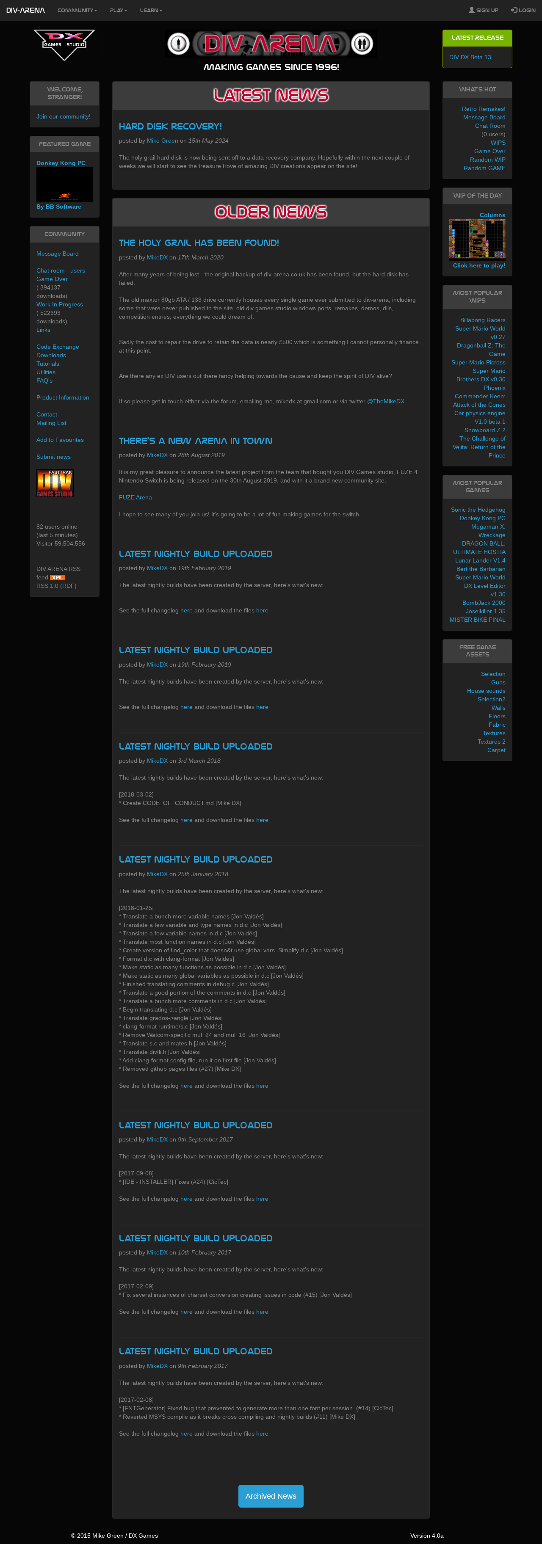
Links (43, 329)
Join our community (62, 116)
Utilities (45, 372)
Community (75, 11)
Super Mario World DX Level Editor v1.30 (480, 586)
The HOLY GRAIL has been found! (199, 243)
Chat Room (490, 125)
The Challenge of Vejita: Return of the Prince (479, 447)
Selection (493, 673)
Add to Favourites (60, 439)
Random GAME (485, 168)
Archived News (271, 1496)
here (186, 610)
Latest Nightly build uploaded (196, 554)
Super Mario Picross (478, 362)
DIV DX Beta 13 (470, 57)
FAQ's (44, 380)
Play (116, 11)
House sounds (486, 690)
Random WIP (488, 159)
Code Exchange (57, 346)
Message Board (57, 253)
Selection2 (492, 699)
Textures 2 (492, 741)
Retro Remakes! (484, 108)
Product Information (62, 397)
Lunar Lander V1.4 (480, 560)
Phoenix (495, 387)
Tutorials (47, 363)
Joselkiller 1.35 (486, 611)
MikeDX (157, 257)
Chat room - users (60, 270)
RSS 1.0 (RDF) (56, 585)
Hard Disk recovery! (170, 126)
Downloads (51, 355)
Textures (494, 733)
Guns (498, 682)
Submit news (53, 456)
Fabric (497, 724)
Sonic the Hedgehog (478, 509)
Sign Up (486, 11)
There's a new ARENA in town (195, 441)
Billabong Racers (483, 320)
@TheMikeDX (385, 401)
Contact (46, 414)
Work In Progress (59, 304)
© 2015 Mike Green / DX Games (114, 1535)
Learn (149, 11)
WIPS (498, 142)
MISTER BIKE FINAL (478, 619)
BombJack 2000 (484, 602)
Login (526, 11)
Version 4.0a (427, 1535)
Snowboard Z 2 (485, 430)
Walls (499, 707)
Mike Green (162, 140)
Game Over (52, 279)
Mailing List (51, 422)
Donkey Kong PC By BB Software (61, 185)
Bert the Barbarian (481, 568)
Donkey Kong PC (483, 518)
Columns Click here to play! (479, 240)
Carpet (496, 750)
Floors (497, 716)
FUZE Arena (135, 497)
